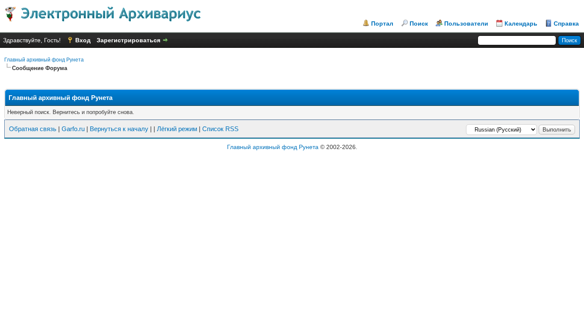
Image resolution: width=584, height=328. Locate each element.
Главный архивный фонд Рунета (44, 60)
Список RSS (220, 128)
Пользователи (466, 23)
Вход (83, 40)
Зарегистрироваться (128, 40)
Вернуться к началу (119, 128)
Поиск (419, 23)
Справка (566, 23)
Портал (382, 23)
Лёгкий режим (177, 128)
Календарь (520, 23)
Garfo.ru (73, 128)
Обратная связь (32, 128)
